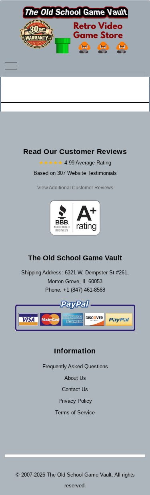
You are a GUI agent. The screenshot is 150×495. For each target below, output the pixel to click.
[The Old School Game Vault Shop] (75, 26)
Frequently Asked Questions (75, 366)
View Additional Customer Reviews (75, 188)
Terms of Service (75, 413)
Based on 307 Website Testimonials (75, 173)
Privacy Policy (75, 401)
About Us (75, 378)
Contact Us (75, 389)
